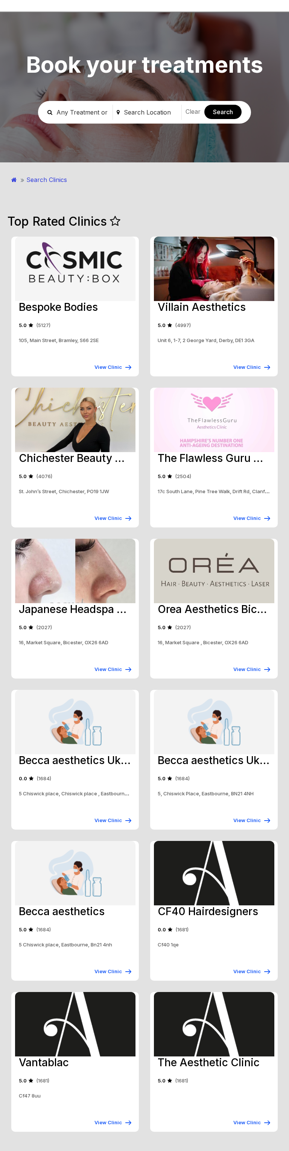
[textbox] (151, 112)
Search (223, 112)
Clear (193, 112)
